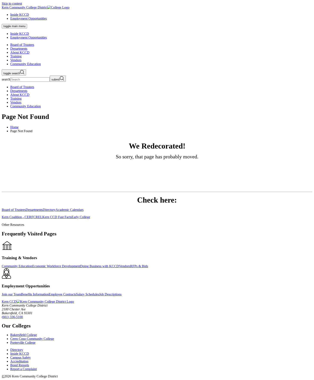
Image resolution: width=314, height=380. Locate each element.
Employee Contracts (62, 294)
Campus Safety (20, 357)
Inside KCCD (19, 14)
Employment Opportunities (28, 18)
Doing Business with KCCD (99, 266)
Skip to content (12, 3)
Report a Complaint (23, 369)
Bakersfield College (23, 335)
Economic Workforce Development (56, 266)
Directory (16, 350)
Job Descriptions (110, 294)
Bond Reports (19, 365)
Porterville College (22, 342)
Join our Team (11, 294)
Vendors (124, 266)
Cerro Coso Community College (32, 339)
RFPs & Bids (139, 266)
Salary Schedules (87, 294)
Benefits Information (35, 294)
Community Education (17, 266)
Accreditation (19, 361)
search (6, 79)
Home (14, 127)
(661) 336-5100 (12, 317)
